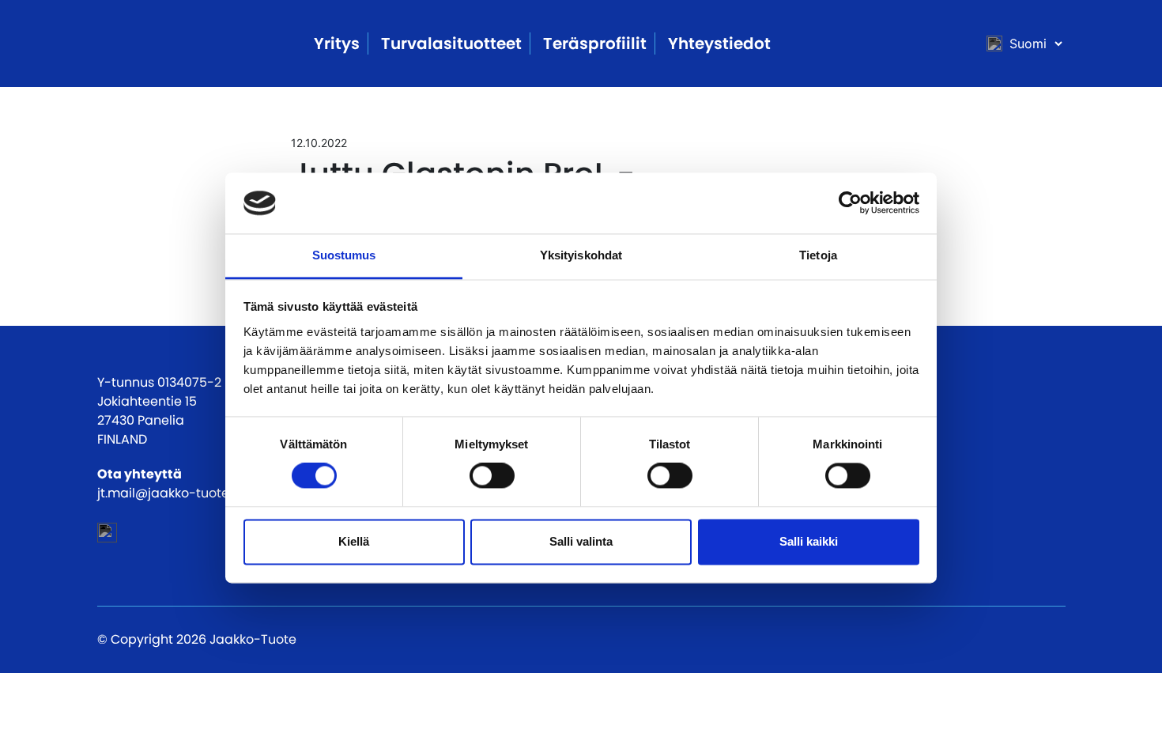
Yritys (337, 43)
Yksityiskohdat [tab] (581, 255)
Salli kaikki (808, 541)
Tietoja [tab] (818, 255)
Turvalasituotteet (451, 43)
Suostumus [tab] (344, 255)
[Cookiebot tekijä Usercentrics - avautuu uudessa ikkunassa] (850, 203)
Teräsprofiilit (595, 43)
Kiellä (353, 541)
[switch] (492, 476)
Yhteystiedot (719, 43)
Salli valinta (581, 541)
